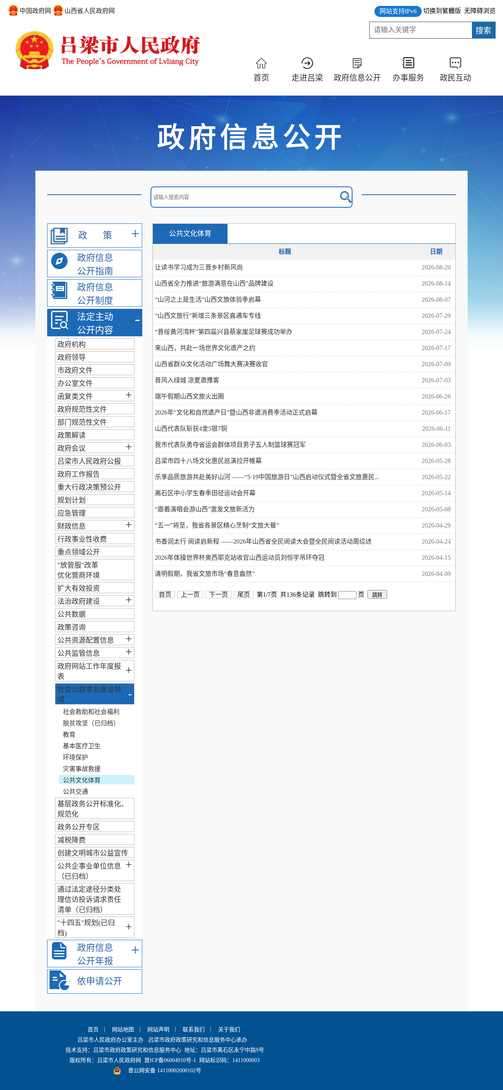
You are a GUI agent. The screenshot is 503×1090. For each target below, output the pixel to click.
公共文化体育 (82, 780)
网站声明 (158, 1030)
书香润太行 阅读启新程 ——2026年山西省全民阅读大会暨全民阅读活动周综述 (263, 541)
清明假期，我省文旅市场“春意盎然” (205, 573)
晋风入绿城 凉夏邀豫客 (187, 380)
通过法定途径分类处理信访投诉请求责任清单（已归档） (89, 899)
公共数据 (71, 614)
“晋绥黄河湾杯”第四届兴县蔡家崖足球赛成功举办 (223, 331)
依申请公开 (99, 981)
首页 (261, 78)
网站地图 (123, 1030)
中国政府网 (35, 10)
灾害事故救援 (82, 768)
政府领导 (71, 357)
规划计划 (71, 500)
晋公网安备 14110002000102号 (164, 1070)
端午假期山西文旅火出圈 (189, 396)
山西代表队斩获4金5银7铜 (191, 428)
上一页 (190, 594)
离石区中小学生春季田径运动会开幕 (205, 493)
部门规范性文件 (82, 422)
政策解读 (71, 435)
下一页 (218, 594)
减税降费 (71, 840)
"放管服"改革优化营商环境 (78, 570)
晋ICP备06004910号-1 (170, 1060)
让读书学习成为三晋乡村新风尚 (199, 267)
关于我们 (229, 1030)
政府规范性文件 (82, 409)
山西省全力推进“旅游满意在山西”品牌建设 (214, 283)
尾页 (243, 594)
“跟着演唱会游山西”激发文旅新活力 (205, 509)
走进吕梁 (307, 78)
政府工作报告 (78, 474)
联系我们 (194, 1030)
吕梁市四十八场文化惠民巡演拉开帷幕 (208, 460)
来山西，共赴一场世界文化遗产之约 (205, 348)
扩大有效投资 (78, 588)
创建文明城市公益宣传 (92, 853)
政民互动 (455, 78)
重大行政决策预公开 (89, 487)
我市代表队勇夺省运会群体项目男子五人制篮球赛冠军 (230, 444)
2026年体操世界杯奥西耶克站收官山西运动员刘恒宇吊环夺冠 (240, 557)
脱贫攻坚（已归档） (91, 723)
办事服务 (408, 78)
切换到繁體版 (442, 10)
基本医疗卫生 (82, 746)
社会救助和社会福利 (91, 711)
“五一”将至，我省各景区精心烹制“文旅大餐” (217, 525)
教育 (69, 734)
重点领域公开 (78, 552)
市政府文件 (75, 370)
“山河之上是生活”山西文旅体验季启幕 (208, 299)
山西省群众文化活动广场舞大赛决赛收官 (211, 364)
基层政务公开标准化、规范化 (92, 809)
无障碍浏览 (480, 10)
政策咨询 (71, 627)
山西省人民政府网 (89, 10)
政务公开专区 (78, 827)
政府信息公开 (357, 78)
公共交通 (75, 791)
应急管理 (71, 513)
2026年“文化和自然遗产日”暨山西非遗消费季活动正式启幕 (236, 412)
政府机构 (71, 345)
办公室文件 (75, 383)
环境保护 (75, 757)
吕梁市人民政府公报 (89, 461)
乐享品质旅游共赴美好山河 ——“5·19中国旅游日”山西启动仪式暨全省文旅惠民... (267, 477)
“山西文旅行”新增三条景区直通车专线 (208, 315)
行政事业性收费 (82, 539)
